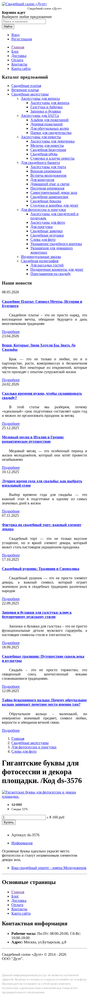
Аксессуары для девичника (52, 141)
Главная (17, 47)
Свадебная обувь (43, 154)
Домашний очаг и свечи (50, 184)
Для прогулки (41, 227)
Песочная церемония (47, 188)
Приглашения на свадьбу (50, 274)
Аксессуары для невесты (41, 137)
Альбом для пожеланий (49, 120)
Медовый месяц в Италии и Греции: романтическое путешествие (33, 439)
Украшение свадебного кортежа (56, 244)
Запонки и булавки (45, 111)
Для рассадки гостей (47, 265)
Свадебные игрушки (47, 235)
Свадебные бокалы (45, 201)
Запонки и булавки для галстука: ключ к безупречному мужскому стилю (37, 614)
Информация (22, 843)
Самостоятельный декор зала (53, 192)
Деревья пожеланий (46, 124)
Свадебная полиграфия (39, 261)
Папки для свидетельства (50, 133)
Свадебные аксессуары (30, 94)
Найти (8, 26)
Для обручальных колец (49, 128)
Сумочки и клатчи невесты (52, 158)
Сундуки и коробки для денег (54, 205)
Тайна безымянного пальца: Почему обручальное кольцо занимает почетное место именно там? (44, 702)
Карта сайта (21, 69)
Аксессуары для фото (47, 222)
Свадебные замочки (46, 231)
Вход (15, 35)
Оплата (17, 60)
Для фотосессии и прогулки (43, 210)
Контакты (19, 64)
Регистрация (21, 39)
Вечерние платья (25, 90)
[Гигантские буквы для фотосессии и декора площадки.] (44, 796)
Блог (15, 51)
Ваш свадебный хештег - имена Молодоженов (48, 868)
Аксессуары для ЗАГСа (40, 116)
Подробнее (11, 332)
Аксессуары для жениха (40, 98)
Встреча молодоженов (48, 175)
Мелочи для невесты (47, 145)
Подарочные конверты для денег (57, 269)
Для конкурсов (42, 180)
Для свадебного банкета (40, 163)
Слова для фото (43, 240)
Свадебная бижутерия (48, 150)
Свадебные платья (26, 86)
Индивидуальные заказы (41, 257)
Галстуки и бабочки (46, 107)
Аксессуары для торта (48, 167)
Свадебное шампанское (49, 197)
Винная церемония (45, 171)
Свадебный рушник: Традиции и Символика (40, 569)
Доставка (18, 56)
